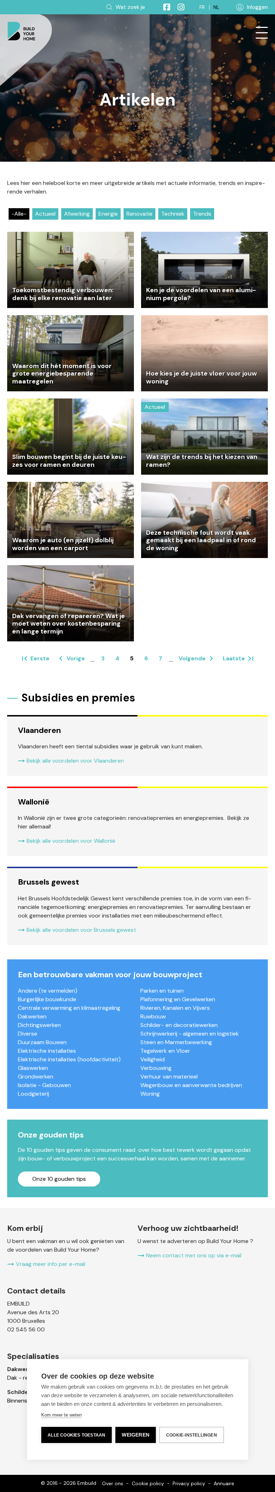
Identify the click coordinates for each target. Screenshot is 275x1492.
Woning (150, 1093)
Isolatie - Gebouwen (44, 1085)
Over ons (112, 1483)
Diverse (27, 1033)
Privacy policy (189, 1483)
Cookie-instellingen (191, 1435)
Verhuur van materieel (169, 1076)
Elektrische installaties (47, 1051)
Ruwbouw (153, 1016)
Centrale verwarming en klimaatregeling (69, 1008)
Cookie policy (148, 1483)
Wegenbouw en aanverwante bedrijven (191, 1085)
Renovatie (139, 213)
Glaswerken (33, 1068)
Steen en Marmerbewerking (176, 1042)
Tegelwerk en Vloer (165, 1051)
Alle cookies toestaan (76, 1435)
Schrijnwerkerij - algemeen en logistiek (189, 1033)
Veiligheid (152, 1059)
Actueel (45, 213)
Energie (108, 213)
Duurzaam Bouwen (42, 1042)
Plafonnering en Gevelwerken (177, 999)
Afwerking (77, 213)
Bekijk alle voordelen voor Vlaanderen (75, 760)
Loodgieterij (33, 1093)
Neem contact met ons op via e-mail (193, 1255)
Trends (202, 213)
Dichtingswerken (39, 1025)
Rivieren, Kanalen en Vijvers (175, 1008)
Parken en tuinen (162, 990)
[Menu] (262, 33)
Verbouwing (156, 1068)
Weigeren (135, 1435)
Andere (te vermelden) (47, 990)
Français (202, 7)
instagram (178, 7)
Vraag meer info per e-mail (50, 1264)
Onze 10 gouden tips (59, 1179)
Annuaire (224, 1483)
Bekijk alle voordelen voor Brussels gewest (81, 930)
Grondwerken (35, 1076)
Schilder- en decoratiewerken (179, 1025)
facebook (163, 7)
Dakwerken (32, 1016)
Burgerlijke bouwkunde (47, 999)
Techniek (172, 213)
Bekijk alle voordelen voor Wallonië (70, 841)
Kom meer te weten (61, 1415)
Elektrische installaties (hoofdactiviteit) (69, 1059)
